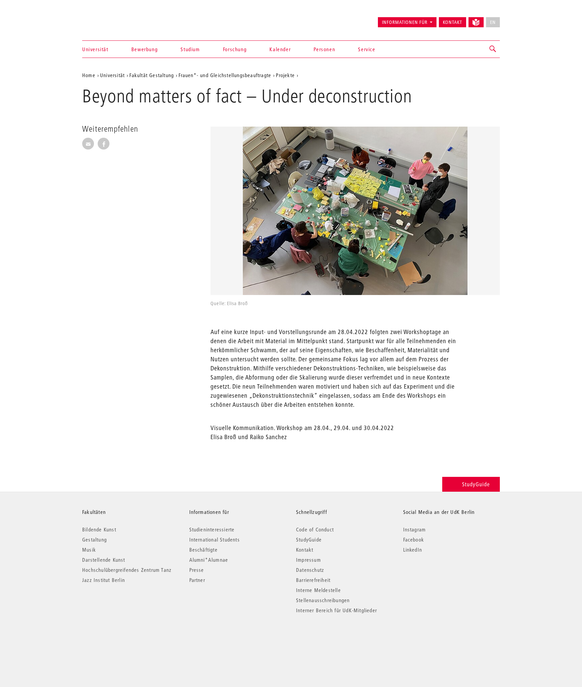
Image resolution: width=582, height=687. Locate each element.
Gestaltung (94, 539)
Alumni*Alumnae (208, 559)
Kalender (280, 49)
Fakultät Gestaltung (151, 75)
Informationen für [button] (404, 22)
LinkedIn (412, 549)
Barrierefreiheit (313, 580)
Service (366, 49)
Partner (197, 580)
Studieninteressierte (212, 529)
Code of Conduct (315, 529)
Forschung (235, 49)
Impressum (308, 559)
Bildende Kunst (99, 529)
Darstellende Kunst (103, 559)
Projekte (285, 75)
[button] (493, 49)
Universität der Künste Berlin (108, 19)
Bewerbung (144, 49)
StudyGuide (476, 484)
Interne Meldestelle (318, 590)
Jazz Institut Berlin (103, 580)
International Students (214, 539)
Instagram (414, 529)
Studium (190, 49)
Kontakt (452, 22)
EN (493, 22)
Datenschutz (310, 569)
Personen (324, 49)
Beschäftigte (203, 549)
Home (88, 75)
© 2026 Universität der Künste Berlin (117, 638)
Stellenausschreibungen (323, 600)
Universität (95, 49)
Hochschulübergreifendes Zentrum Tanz (126, 569)
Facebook (413, 539)
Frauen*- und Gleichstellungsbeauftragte (225, 75)
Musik (89, 549)
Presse (196, 569)
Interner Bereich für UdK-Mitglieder (336, 610)
